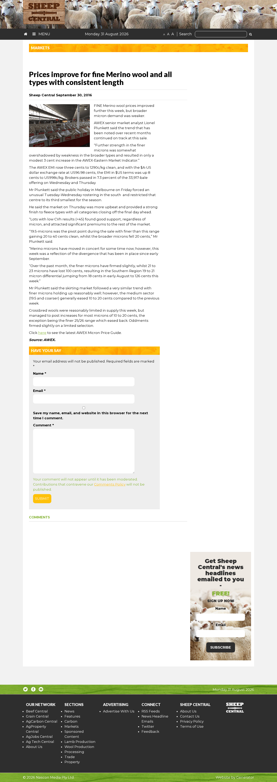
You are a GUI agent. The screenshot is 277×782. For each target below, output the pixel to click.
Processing (74, 752)
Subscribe (220, 647)
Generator (245, 777)
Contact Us (190, 716)
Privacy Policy (192, 721)
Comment (43, 425)
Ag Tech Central (40, 742)
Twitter (148, 726)
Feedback (150, 731)
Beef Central (37, 711)
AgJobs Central (39, 737)
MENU (44, 34)
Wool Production (79, 747)
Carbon (70, 721)
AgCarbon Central (41, 721)
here (42, 333)
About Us (34, 747)
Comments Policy (110, 484)
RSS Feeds (151, 711)
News (69, 711)
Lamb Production (80, 742)
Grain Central (37, 716)
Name (39, 373)
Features (72, 716)
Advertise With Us (118, 711)
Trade (69, 757)
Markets (71, 726)
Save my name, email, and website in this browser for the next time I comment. (90, 415)
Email (39, 391)
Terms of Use (192, 726)
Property (72, 762)
